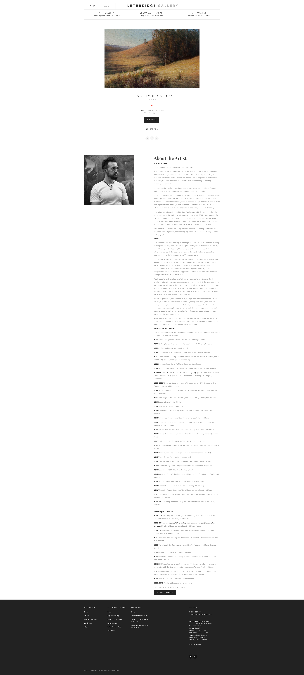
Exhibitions (88, 623)
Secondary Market (152, 14)
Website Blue (114, 671)
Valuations (111, 630)
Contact (107, 6)
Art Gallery (107, 14)
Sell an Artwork (112, 623)
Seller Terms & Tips (114, 627)
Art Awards (199, 14)
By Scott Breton (152, 100)
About (86, 627)
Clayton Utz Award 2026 (139, 616)
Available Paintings (90, 619)
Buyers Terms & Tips (114, 619)
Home (86, 612)
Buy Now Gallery (113, 616)
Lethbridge (153, 5)
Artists (86, 616)
